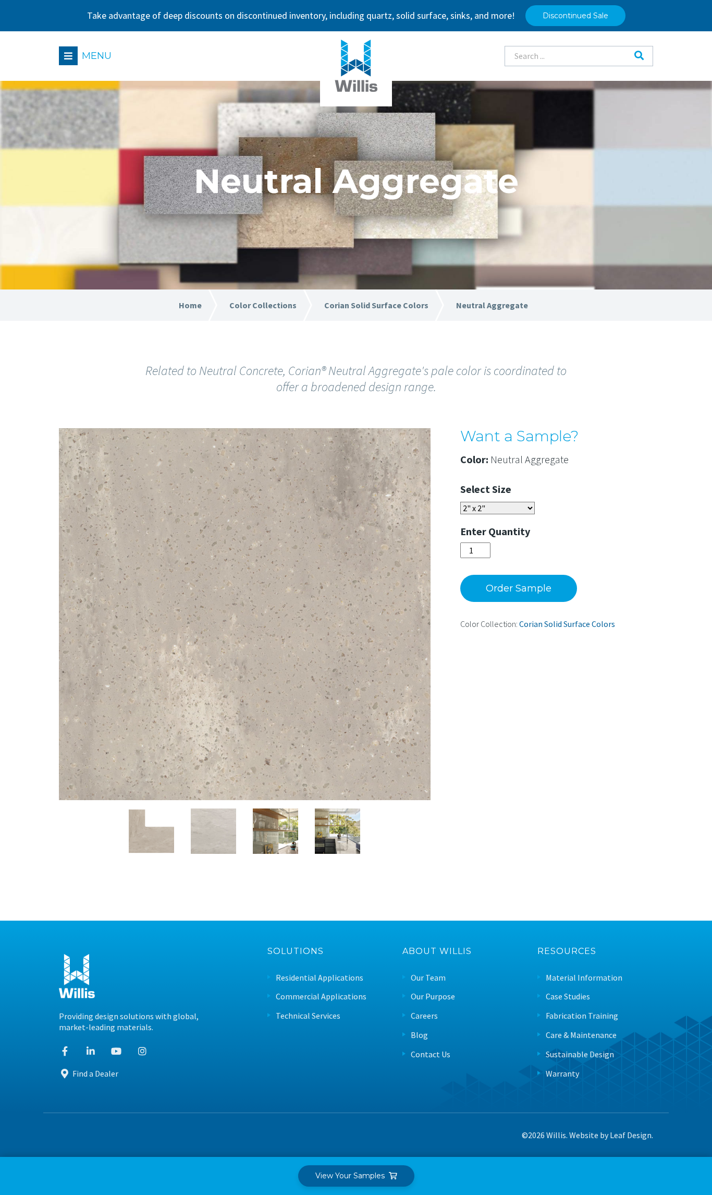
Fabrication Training (582, 1016)
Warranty (562, 1074)
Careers (424, 1016)
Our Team (428, 978)
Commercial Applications (321, 996)
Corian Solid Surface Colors (567, 624)
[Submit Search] (639, 56)
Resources (566, 951)
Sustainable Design (580, 1054)
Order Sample (518, 588)
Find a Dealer (94, 1073)
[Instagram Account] (143, 1051)
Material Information (584, 978)
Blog (419, 1035)
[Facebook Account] (65, 1051)
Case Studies (568, 996)
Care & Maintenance (581, 1035)
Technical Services (308, 1016)
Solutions (295, 951)
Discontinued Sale (575, 15)
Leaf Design (631, 1135)
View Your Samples (352, 1175)
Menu (97, 56)
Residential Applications (319, 978)
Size (501, 489)
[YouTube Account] (116, 1051)
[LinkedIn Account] (91, 1051)
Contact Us (430, 1054)
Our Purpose (433, 996)
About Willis (437, 951)
